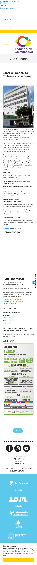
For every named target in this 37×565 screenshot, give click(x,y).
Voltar (18, 431)
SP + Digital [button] (7, 12)
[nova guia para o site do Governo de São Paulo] (7, 8)
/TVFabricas (12, 303)
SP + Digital (3, 3)
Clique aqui (6, 228)
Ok (18, 560)
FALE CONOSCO (20, 457)
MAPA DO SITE (20, 463)
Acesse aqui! (7, 317)
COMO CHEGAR (20, 461)
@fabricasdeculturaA (16, 301)
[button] (14, 20)
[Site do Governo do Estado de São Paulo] (10, 1)
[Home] (24, 44)
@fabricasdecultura (16, 299)
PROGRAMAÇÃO (20, 459)
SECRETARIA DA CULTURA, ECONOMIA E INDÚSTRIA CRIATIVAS (18, 470)
